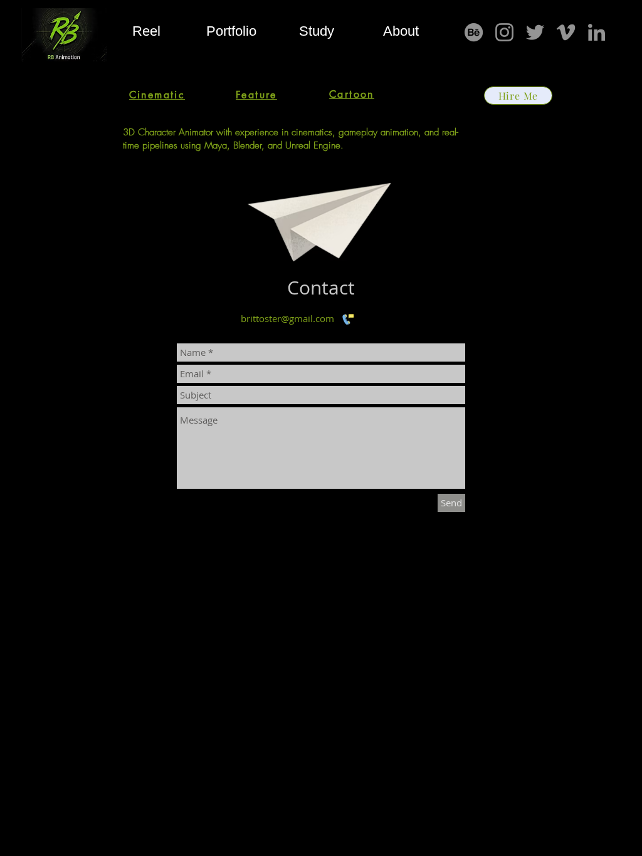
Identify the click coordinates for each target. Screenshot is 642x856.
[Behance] (473, 32)
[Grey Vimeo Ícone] (566, 32)
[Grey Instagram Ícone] (504, 32)
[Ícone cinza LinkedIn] (596, 32)
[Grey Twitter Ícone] (535, 32)
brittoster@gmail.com (287, 318)
